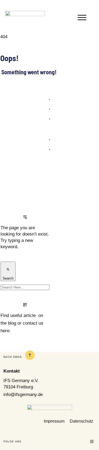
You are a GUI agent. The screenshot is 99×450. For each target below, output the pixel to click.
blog (12, 323)
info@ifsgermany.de (23, 394)
